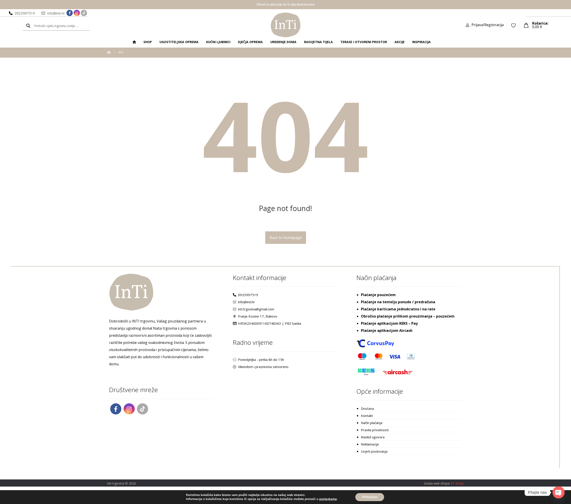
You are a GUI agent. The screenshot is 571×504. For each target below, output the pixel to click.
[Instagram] (77, 13)
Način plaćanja (371, 422)
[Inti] (109, 52)
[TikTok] (84, 13)
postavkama (328, 499)
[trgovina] (286, 25)
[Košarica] (526, 24)
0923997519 (248, 295)
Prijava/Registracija (488, 24)
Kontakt (367, 415)
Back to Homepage (286, 237)
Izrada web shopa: (437, 483)
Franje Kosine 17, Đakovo (257, 316)
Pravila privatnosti (375, 430)
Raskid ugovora (373, 437)
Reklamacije (370, 444)
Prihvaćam (369, 497)
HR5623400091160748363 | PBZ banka (269, 323)
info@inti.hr (246, 302)
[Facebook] (69, 13)
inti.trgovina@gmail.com (256, 309)
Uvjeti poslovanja (374, 451)
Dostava (367, 408)
